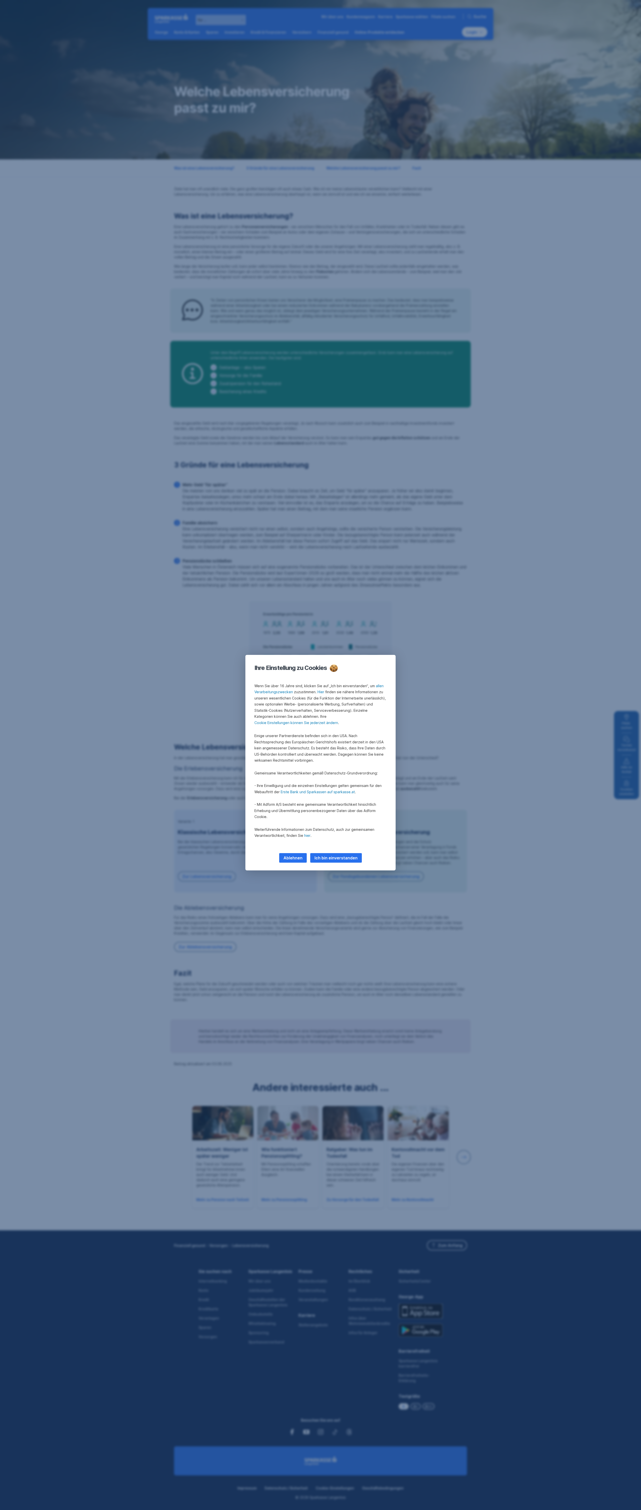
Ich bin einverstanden (336, 857)
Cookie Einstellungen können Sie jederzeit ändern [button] (296, 723)
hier (307, 835)
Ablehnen (292, 857)
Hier (320, 692)
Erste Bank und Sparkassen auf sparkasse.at (318, 792)
